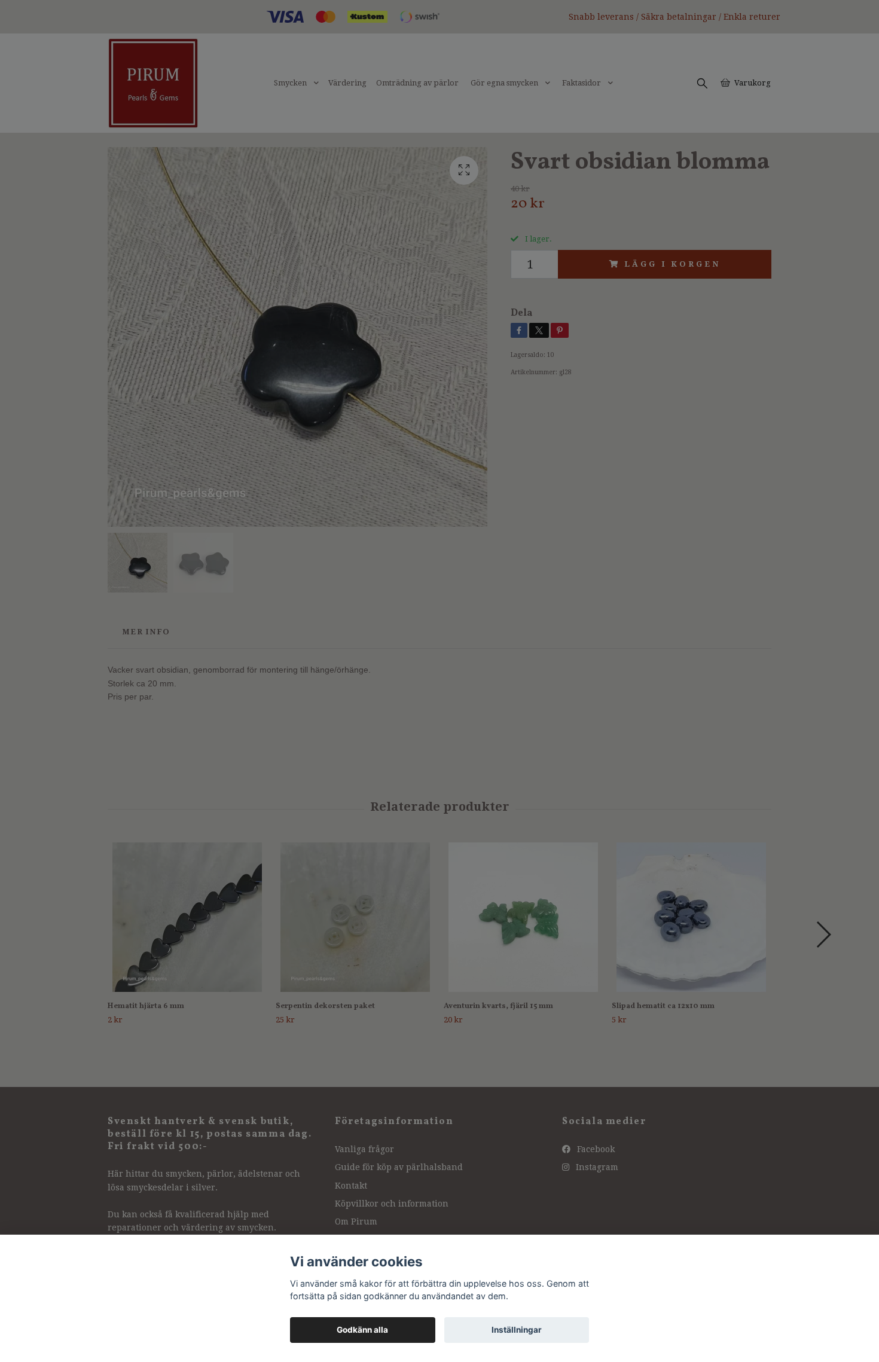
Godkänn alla (362, 1329)
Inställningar (517, 1329)
